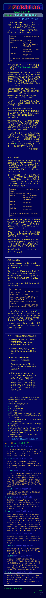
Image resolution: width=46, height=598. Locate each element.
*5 (23, 251)
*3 (11, 223)
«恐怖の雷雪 (17, 12)
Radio (8, 15)
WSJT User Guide (24, 67)
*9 (32, 344)
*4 (10, 251)
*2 (15, 143)
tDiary (35, 592)
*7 (10, 273)
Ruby (32, 594)
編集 (40, 590)
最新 (24, 12)
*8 (36, 310)
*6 (19, 267)
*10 (22, 368)
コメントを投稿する (21, 443)
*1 (26, 116)
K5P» (28, 12)
